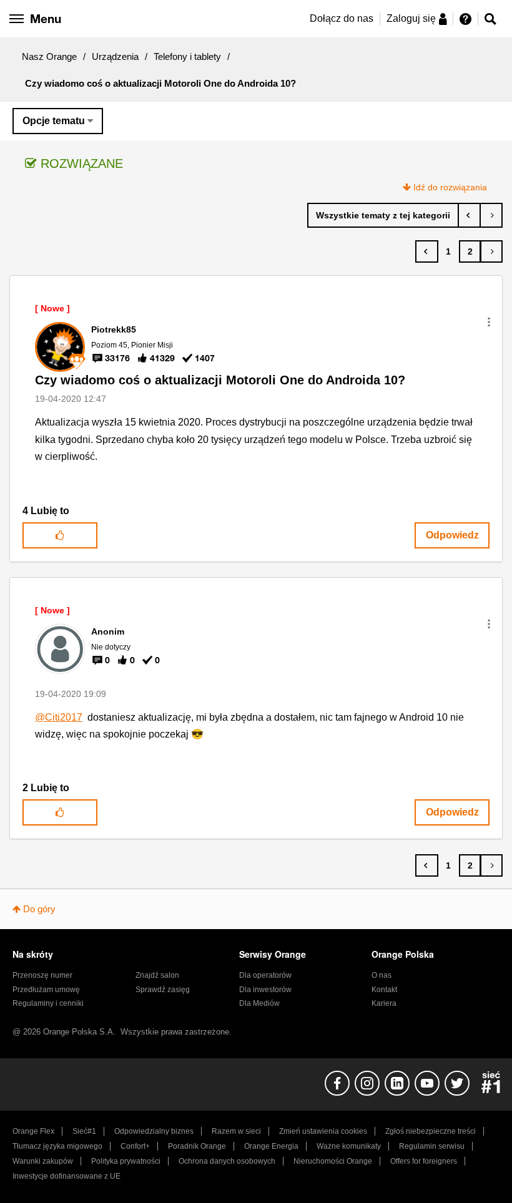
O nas (381, 975)
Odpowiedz (452, 535)
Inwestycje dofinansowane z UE (66, 1176)
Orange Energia (271, 1146)
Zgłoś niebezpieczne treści (430, 1131)
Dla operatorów (265, 975)
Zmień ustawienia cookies (323, 1131)
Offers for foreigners (423, 1161)
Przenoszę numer (42, 975)
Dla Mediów (259, 1003)
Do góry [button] (39, 908)
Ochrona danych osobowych (227, 1161)
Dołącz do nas (341, 18)
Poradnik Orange (197, 1146)
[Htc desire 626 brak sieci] (491, 215)
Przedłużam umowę (46, 989)
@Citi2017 (58, 717)
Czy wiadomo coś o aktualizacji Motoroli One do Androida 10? (220, 380)
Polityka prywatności (125, 1161)
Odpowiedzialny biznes (154, 1131)
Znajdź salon (157, 975)
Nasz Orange (49, 56)
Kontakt (384, 989)
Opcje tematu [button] (53, 120)
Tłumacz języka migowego (57, 1146)
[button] (489, 322)
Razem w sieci (236, 1131)
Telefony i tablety (187, 56)
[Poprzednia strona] (426, 251)
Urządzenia (115, 56)
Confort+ (135, 1146)
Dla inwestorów (265, 989)
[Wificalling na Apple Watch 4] (469, 215)
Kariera (384, 1003)
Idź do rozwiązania (450, 187)
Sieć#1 (84, 1131)
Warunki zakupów (42, 1161)
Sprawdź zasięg (162, 989)
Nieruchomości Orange (332, 1161)
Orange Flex (33, 1131)
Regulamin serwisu (432, 1146)
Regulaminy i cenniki (48, 1003)
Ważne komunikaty (349, 1146)
